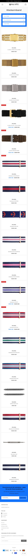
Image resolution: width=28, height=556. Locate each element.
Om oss (2, 522)
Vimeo (4, 516)
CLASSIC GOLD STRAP (14, 74)
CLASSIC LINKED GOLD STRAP (14, 49)
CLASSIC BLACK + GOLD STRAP (14, 125)
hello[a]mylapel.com (5, 507)
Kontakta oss (3, 524)
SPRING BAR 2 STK (14, 403)
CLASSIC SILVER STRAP (14, 100)
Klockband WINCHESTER (14, 276)
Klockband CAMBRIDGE (14, 428)
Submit (23, 540)
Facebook (5, 513)
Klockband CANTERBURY (14, 175)
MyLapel (14, 47)
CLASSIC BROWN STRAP (14, 150)
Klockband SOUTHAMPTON (14, 251)
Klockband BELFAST (14, 378)
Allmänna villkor (4, 526)
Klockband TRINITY (14, 302)
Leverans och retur (5, 527)
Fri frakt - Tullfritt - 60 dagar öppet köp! (14, 1)
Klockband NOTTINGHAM (14, 352)
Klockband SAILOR (14, 226)
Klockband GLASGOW (14, 479)
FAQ (2, 529)
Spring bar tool (14, 454)
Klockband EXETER (14, 327)
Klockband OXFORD (14, 201)
